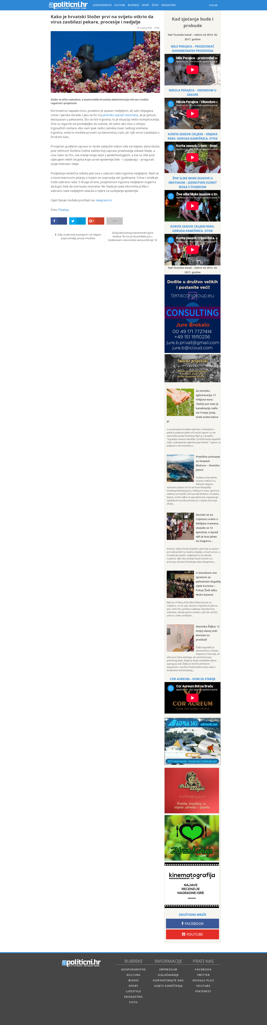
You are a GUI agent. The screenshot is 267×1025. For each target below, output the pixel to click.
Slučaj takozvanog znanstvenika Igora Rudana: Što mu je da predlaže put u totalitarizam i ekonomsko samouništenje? (131, 236)
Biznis (133, 980)
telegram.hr (104, 200)
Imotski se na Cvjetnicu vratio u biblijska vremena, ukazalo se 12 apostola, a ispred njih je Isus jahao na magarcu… (207, 528)
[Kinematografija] (192, 885)
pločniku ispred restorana (120, 115)
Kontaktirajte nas (168, 980)
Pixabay (63, 210)
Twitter (203, 975)
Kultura (134, 975)
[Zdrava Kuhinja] (192, 838)
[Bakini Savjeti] (192, 790)
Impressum (168, 969)
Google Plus (203, 980)
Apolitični (68, 5)
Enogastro (133, 996)
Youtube (194, 934)
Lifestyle (133, 991)
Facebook (194, 923)
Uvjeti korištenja (168, 986)
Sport (133, 986)
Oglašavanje (168, 975)
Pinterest (203, 991)
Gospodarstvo (133, 969)
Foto (133, 1002)
